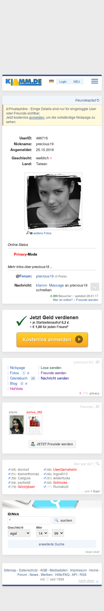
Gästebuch (18, 378)
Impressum (78, 570)
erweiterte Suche (51, 544)
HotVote (16, 388)
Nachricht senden (55, 378)
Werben (47, 574)
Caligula (24, 477)
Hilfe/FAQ (62, 574)
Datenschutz (28, 570)
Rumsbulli (61, 486)
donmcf (23, 469)
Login (63, 81)
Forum (25, 276)
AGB (43, 570)
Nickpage (17, 367)
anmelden (36, 117)
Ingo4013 (60, 473)
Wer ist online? (63, 299)
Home (93, 570)
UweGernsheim (65, 469)
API (74, 574)
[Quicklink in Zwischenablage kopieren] (94, 287)
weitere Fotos (42, 233)
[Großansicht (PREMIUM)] (27, 233)
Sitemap (10, 570)
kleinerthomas (28, 473)
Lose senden (51, 367)
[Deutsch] (52, 81)
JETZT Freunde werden (55, 443)
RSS (83, 574)
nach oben (86, 580)
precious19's (83, 362)
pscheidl (24, 482)
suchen (66, 520)
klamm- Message (50, 285)
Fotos (14, 373)
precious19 (45, 276)
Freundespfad (86, 100)
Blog (13, 383)
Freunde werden (87, 299)
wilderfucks (61, 477)
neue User (92, 551)
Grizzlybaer (26, 486)
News (34, 574)
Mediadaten (59, 570)
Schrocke (60, 482)
